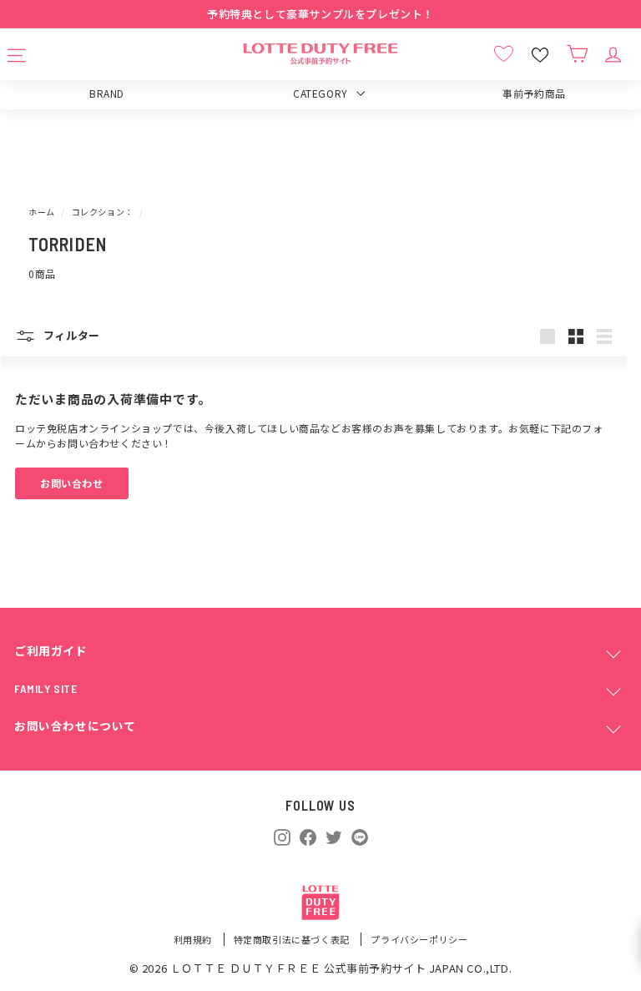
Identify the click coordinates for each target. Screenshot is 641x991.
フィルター (70, 334)
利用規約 (194, 939)
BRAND (106, 93)
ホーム (41, 211)
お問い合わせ (71, 483)
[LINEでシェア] (359, 837)
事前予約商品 (534, 93)
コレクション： (103, 211)
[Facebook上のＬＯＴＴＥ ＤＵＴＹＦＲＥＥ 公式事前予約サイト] (308, 835)
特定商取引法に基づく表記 (293, 939)
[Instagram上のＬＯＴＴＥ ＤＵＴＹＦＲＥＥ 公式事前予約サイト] (282, 835)
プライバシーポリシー (419, 939)
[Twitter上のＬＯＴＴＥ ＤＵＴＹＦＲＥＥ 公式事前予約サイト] (334, 835)
